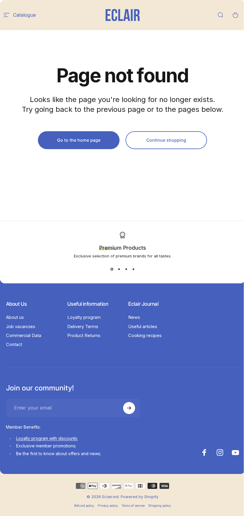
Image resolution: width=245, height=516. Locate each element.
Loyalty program (84, 317)
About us (15, 317)
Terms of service (133, 506)
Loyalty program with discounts (46, 438)
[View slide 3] (126, 269)
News (134, 317)
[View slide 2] (118, 269)
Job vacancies (20, 326)
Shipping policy (159, 506)
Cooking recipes (145, 335)
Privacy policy (108, 506)
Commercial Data (23, 335)
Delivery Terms (82, 326)
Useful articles (142, 326)
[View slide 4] (133, 269)
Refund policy (84, 506)
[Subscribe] (129, 408)
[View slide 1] (111, 269)
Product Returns (83, 335)
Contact (14, 344)
